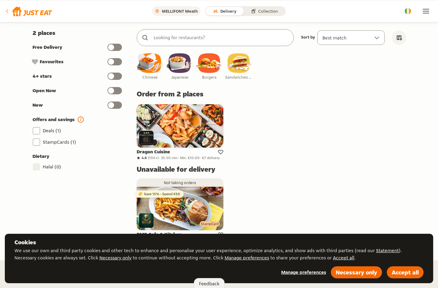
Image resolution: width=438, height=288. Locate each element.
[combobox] (221, 37)
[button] (28, 11)
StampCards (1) (59, 142)
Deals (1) (52, 130)
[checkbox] (150, 66)
